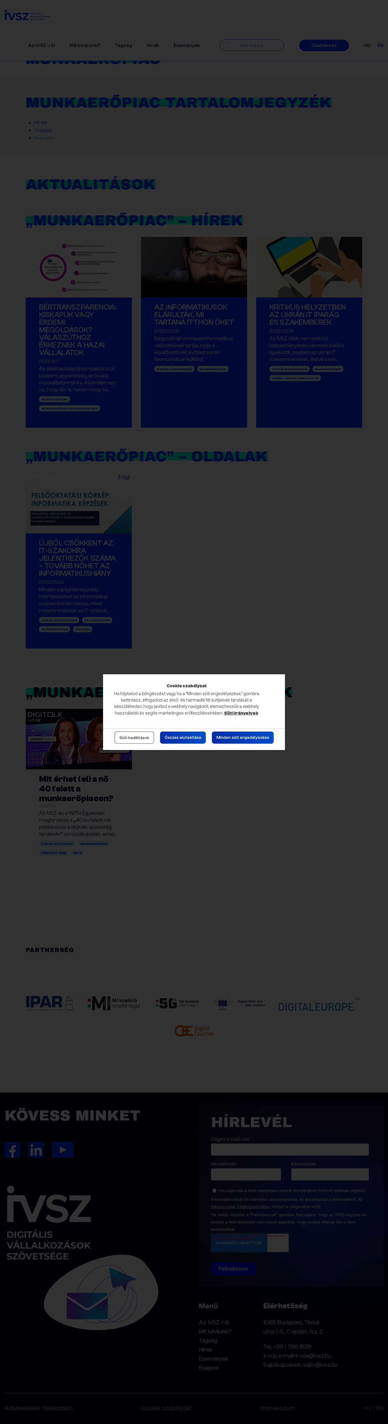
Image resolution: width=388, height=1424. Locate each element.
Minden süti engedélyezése (242, 737)
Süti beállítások (134, 737)
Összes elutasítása (183, 737)
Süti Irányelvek (241, 713)
